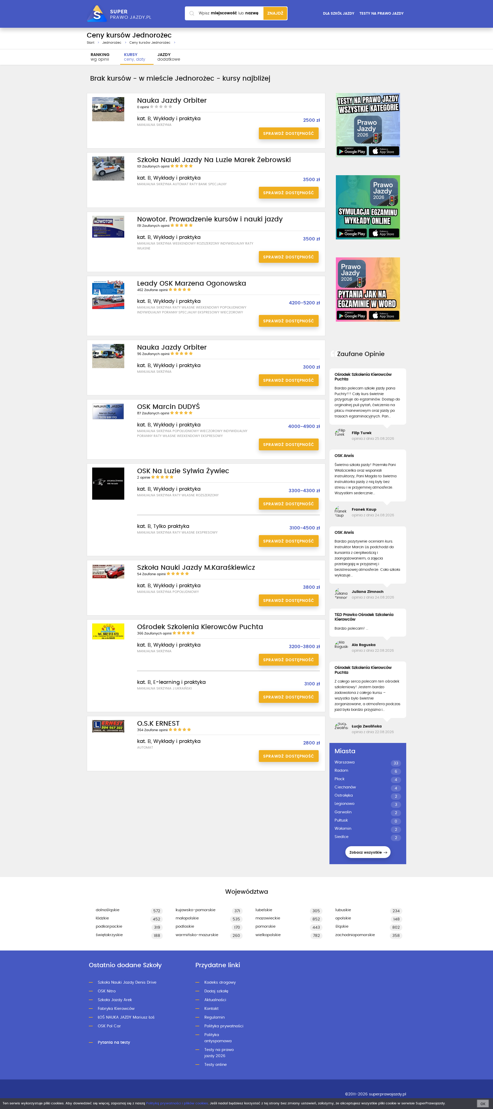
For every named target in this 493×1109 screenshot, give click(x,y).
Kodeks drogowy (220, 982)
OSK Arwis (344, 456)
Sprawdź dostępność (288, 134)
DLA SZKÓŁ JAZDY (338, 13)
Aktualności (215, 1000)
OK (483, 1104)
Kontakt (211, 1009)
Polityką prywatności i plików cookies (177, 1103)
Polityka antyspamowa (218, 1038)
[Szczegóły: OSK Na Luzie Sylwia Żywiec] (108, 499)
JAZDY (168, 57)
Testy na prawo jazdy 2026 (219, 1053)
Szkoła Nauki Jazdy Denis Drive (127, 982)
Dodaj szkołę (216, 991)
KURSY (134, 57)
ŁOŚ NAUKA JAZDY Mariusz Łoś (126, 1017)
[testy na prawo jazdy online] (368, 125)
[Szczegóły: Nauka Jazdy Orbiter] (108, 120)
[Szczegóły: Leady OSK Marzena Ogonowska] (108, 308)
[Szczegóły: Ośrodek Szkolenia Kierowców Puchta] (108, 638)
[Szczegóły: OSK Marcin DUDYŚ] (108, 419)
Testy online (215, 1065)
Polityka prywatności (223, 1026)
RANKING (100, 57)
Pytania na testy (114, 1043)
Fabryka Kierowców (116, 1009)
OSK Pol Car (109, 1026)
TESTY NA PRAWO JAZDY (381, 13)
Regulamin (214, 1017)
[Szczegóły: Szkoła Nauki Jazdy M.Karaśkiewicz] (108, 577)
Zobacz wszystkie (366, 852)
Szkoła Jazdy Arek (115, 1000)
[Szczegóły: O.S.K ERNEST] (108, 731)
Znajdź (275, 13)
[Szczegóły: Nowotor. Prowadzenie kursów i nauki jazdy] (108, 237)
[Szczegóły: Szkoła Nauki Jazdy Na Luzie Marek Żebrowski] (108, 180)
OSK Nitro (107, 991)
